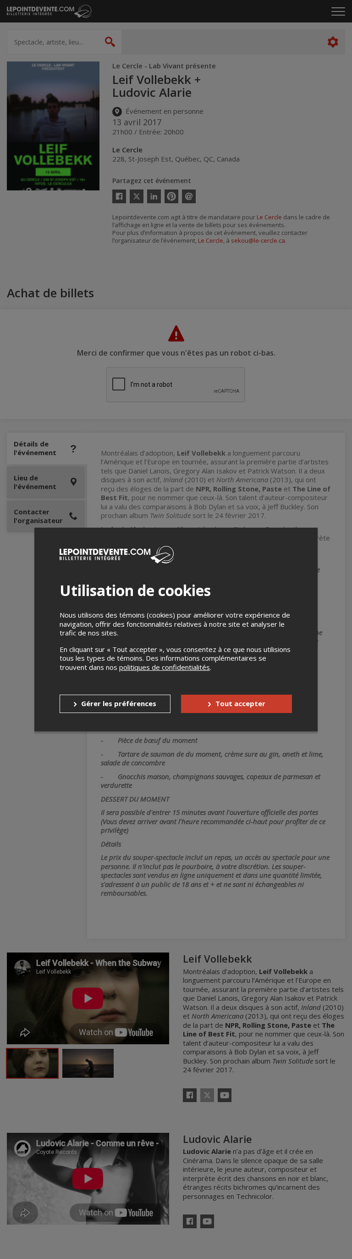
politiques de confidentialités (164, 667)
